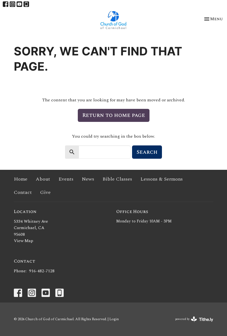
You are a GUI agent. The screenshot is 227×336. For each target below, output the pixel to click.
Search (147, 152)
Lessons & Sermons (161, 179)
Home (20, 179)
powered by (191, 323)
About (43, 179)
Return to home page (113, 115)
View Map (23, 241)
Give (45, 192)
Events (65, 179)
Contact (23, 192)
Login (114, 319)
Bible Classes (117, 179)
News (88, 179)
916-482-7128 (42, 271)
